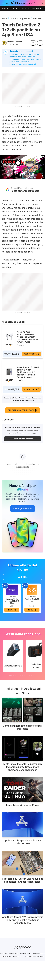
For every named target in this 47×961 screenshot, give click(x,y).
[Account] (41, 2)
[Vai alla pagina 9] (29, 675)
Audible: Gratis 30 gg (32, 600)
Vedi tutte (23, 577)
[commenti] (33, 42)
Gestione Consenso (36, 956)
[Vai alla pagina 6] (22, 675)
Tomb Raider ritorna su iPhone (22, 805)
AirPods (35, 8)
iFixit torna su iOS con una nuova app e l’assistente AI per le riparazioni (22, 880)
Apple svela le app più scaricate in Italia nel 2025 (22, 842)
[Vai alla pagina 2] (13, 675)
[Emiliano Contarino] (4, 43)
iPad (15, 8)
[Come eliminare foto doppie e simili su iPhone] (22, 710)
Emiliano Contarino (15, 41)
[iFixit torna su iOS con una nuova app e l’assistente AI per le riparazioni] (22, 863)
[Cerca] (7, 3)
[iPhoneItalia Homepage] (21, 3)
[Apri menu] (35, 3)
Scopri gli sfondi (21, 508)
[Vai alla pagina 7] (24, 675)
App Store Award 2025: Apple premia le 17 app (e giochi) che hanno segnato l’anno (22, 920)
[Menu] (3, 3)
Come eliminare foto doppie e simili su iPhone (22, 727)
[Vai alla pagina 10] (31, 675)
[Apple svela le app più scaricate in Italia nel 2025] (22, 824)
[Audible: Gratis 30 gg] (31, 590)
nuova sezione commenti (26, 64)
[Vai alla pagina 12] (36, 675)
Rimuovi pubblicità (22, 107)
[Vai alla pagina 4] (18, 675)
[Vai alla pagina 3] (15, 675)
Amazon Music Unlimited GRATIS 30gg (12, 601)
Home (4, 18)
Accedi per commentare (22, 439)
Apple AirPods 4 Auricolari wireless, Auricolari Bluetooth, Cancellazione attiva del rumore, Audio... (27, 337)
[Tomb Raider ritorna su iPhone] (22, 789)
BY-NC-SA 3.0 (22, 956)
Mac (24, 8)
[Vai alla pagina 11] (33, 675)
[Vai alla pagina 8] (27, 675)
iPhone (5, 8)
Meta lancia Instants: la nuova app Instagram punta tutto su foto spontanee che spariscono (22, 767)
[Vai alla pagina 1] (10, 675)
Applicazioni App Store (19, 18)
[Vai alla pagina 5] (20, 675)
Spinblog (14, 953)
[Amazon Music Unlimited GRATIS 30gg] (11, 590)
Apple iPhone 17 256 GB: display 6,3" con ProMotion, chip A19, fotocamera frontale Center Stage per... (28, 372)
